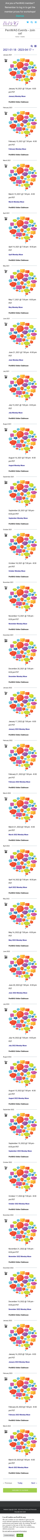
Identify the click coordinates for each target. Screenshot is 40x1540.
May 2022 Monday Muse (18, 940)
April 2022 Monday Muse (18, 887)
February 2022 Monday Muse (19, 782)
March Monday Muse (16, 202)
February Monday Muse (17, 149)
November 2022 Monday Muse (20, 1256)
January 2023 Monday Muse (19, 1362)
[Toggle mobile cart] (28, 22)
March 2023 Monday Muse (18, 1467)
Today (20, 1483)
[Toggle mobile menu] (36, 22)
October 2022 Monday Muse (19, 1204)
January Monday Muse (17, 96)
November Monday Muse (18, 624)
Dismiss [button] (20, 16)
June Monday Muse (16, 360)
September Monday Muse (18, 518)
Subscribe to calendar (20, 1490)
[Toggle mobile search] (32, 22)
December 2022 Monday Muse (20, 1309)
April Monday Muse (16, 255)
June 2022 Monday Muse (18, 993)
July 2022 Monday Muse (18, 1046)
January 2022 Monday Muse (19, 729)
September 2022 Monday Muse (20, 1151)
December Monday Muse (18, 676)
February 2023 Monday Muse (19, 1415)
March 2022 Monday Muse (18, 835)
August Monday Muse (17, 465)
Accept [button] (20, 1535)
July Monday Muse (16, 413)
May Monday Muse (16, 307)
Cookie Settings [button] (9, 1535)
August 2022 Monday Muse (19, 1098)
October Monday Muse (17, 571)
